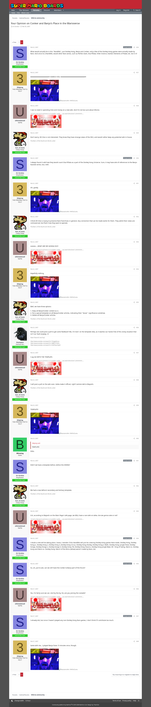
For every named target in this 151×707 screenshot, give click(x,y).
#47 (137, 616)
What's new (25, 13)
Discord (47, 10)
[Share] (134, 47)
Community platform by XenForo (69, 705)
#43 (137, 511)
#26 (137, 47)
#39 (137, 405)
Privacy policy (126, 701)
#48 (137, 641)
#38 (137, 380)
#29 (137, 133)
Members (57, 10)
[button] (63, 10)
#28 (137, 106)
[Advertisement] (75, 34)
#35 (137, 302)
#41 (137, 461)
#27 (137, 72)
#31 (137, 183)
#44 (137, 538)
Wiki (13, 10)
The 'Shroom (24, 10)
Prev (14, 42)
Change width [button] (19, 701)
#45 (137, 564)
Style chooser (12, 701)
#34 (137, 269)
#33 (137, 242)
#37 (137, 353)
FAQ (18, 13)
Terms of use (117, 701)
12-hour (28, 701)
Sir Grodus (15, 26)
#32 (137, 217)
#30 (137, 158)
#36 (137, 327)
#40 (137, 438)
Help (134, 701)
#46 (137, 589)
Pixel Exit (96, 705)
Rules (13, 13)
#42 (137, 486)
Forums (36, 10)
